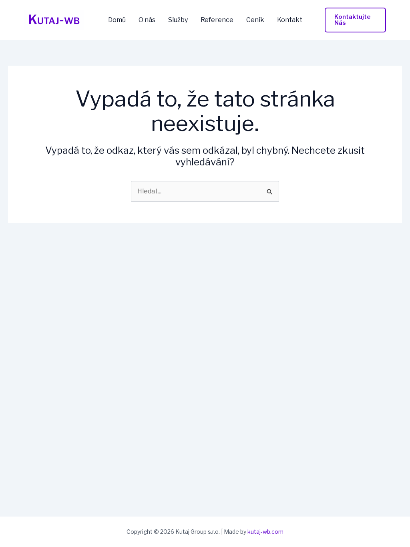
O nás (147, 20)
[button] (355, 20)
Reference (217, 20)
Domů (117, 20)
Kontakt (289, 20)
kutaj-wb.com (265, 531)
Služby (178, 20)
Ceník (255, 20)
